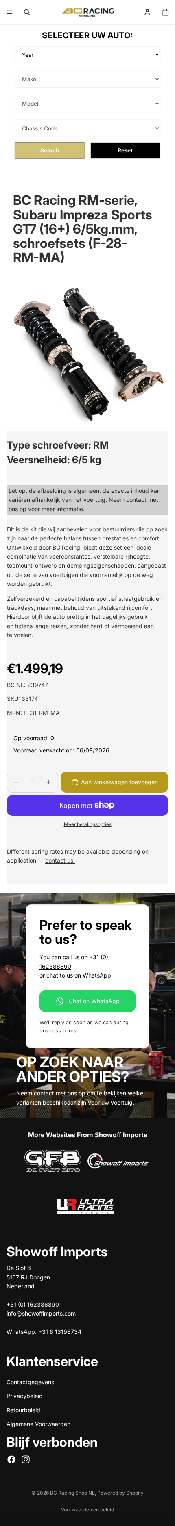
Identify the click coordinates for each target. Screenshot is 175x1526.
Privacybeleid (25, 1395)
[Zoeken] (27, 12)
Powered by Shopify (120, 1493)
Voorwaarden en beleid (87, 1509)
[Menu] (9, 12)
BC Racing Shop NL (72, 1493)
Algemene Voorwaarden (38, 1423)
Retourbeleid (23, 1410)
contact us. (60, 860)
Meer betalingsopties (88, 824)
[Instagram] (26, 1459)
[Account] (147, 12)
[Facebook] (11, 1459)
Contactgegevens (30, 1382)
